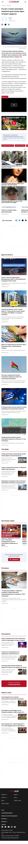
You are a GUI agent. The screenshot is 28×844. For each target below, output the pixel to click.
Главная (3, 5)
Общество (9, 5)
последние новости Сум (7, 145)
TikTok (5, 139)
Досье (2, 800)
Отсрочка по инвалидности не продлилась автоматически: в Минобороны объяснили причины (11, 653)
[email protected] (14, 838)
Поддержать (15, 559)
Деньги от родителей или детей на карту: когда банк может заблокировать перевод (13, 346)
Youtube (14, 138)
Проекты (3, 794)
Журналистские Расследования (9, 816)
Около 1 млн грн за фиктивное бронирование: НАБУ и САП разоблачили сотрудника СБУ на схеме (13, 279)
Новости (3, 797)
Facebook (10, 138)
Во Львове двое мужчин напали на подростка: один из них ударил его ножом (14, 666)
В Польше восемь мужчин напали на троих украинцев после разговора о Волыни (13, 408)
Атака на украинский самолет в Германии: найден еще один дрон (13, 468)
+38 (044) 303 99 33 (14, 685)
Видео (15, 794)
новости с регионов (20, 145)
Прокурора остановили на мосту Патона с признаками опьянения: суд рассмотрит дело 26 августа (13, 482)
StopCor (10, 18)
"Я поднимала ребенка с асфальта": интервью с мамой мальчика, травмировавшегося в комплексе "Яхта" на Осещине (13, 593)
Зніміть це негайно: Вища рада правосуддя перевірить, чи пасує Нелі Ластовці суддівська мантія (9, 212)
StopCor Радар (5, 803)
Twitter (17, 138)
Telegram (5, 138)
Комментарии (8, 220)
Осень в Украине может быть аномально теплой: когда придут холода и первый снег (13, 640)
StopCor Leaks (6, 692)
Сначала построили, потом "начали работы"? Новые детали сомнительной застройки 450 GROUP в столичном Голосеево (13, 311)
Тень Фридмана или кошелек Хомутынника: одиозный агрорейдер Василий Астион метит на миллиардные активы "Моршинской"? (13, 699)
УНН (20, 57)
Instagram (22, 138)
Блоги (15, 797)
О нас (2, 810)
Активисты (4, 819)
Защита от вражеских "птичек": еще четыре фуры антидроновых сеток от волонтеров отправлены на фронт (11, 541)
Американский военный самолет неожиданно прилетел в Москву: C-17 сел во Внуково (13, 439)
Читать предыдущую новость (9, 207)
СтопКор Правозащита (7, 813)
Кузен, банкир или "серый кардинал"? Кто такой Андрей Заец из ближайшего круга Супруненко (13, 725)
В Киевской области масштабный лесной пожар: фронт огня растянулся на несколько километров (13, 455)
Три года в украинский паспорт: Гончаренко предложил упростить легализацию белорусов (11, 376)
